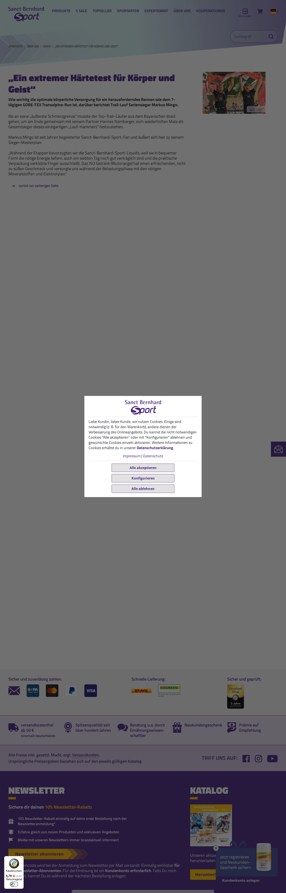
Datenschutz (153, 456)
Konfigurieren (143, 478)
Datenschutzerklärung (155, 448)
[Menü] (21, 858)
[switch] (14, 884)
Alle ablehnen (143, 488)
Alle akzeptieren (143, 467)
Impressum (131, 456)
